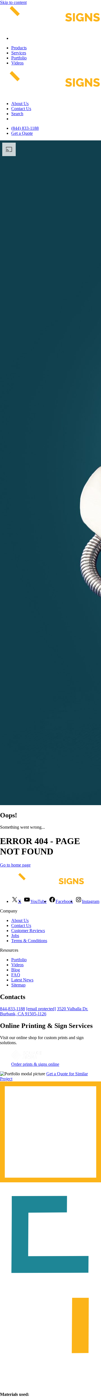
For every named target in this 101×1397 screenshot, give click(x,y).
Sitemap (18, 985)
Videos (17, 63)
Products (19, 47)
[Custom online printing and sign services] (26, 1059)
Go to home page (15, 865)
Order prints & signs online (35, 1064)
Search (17, 113)
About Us (20, 103)
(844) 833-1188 (25, 128)
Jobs (15, 935)
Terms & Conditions (29, 940)
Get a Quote (22, 133)
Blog (15, 969)
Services (18, 52)
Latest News (22, 979)
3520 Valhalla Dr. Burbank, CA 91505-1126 (44, 1011)
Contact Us (21, 108)
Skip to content (13, 2)
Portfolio (19, 57)
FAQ (15, 974)
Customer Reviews (28, 930)
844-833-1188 (12, 1008)
